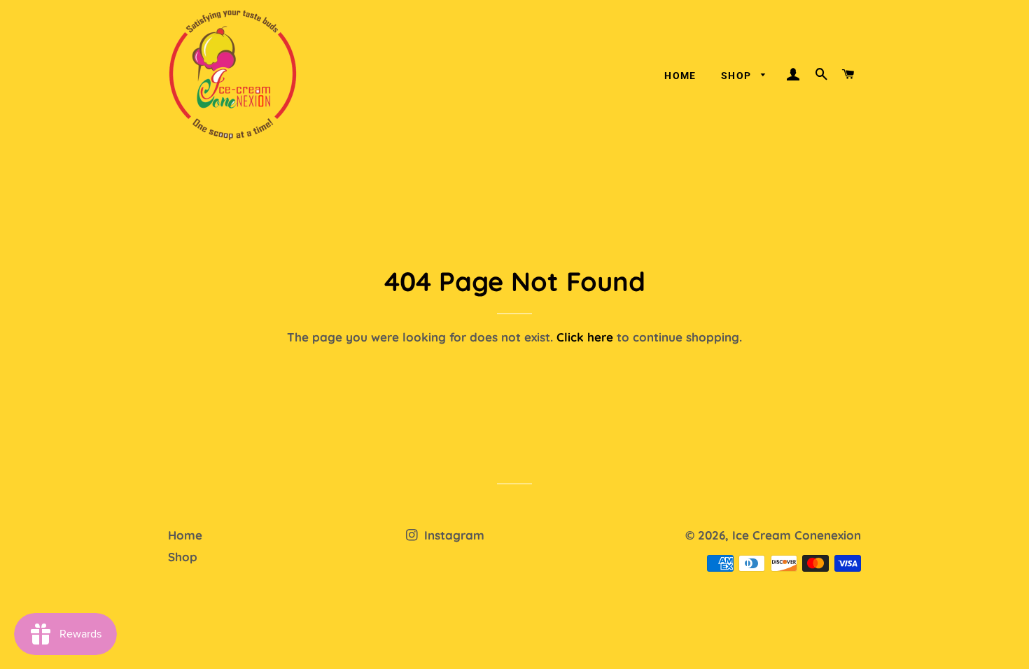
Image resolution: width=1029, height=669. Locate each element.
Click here (584, 337)
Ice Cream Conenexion (796, 535)
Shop (738, 75)
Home (680, 75)
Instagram (452, 535)
